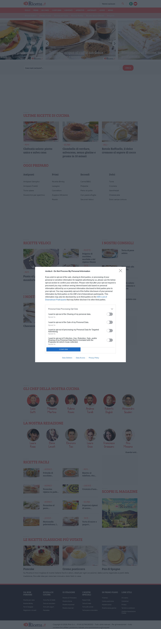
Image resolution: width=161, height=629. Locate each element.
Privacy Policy (94, 358)
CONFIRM (63, 349)
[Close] (121, 271)
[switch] (110, 314)
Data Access (80, 358)
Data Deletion (67, 358)
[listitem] (80, 309)
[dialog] (80, 314)
